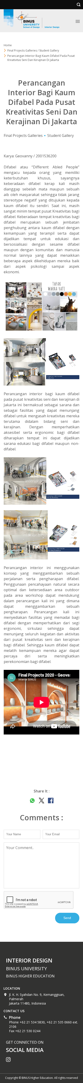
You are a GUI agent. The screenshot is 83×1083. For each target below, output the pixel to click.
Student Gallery (60, 135)
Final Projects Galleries (23, 135)
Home (8, 45)
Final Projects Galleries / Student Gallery (33, 50)
